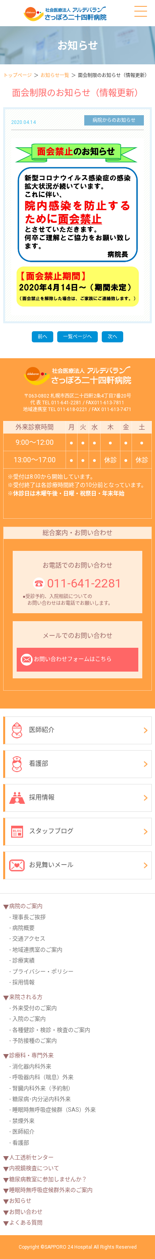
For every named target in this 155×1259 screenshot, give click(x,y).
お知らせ (20, 1200)
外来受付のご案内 (34, 1008)
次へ (112, 337)
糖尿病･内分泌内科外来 (41, 1099)
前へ (42, 337)
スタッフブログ (51, 831)
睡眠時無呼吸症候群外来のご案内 (51, 1190)
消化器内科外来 (31, 1066)
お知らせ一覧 (55, 75)
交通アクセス (28, 938)
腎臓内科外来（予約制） (43, 1088)
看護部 (38, 763)
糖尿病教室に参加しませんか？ (48, 1179)
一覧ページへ (77, 337)
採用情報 (41, 797)
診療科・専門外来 (31, 1055)
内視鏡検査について (34, 1168)
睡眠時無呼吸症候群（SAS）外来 (54, 1109)
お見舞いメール (51, 865)
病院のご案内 (26, 906)
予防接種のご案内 (34, 1040)
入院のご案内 (29, 1019)
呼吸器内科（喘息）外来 (43, 1077)
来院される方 (26, 997)
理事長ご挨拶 (29, 917)
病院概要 (23, 928)
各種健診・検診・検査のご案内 (51, 1030)
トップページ (17, 75)
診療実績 (23, 960)
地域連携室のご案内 (37, 949)
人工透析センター (31, 1157)
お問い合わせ (26, 1212)
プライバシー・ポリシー (43, 971)
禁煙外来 (23, 1121)
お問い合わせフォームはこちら (73, 659)
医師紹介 (41, 730)
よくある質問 (26, 1222)
